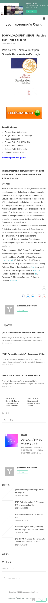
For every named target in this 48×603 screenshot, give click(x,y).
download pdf (7, 260)
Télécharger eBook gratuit (14, 157)
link (32, 267)
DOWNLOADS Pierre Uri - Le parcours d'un (21, 375)
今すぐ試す (31, 11)
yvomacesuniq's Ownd (24, 24)
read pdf (36, 270)
